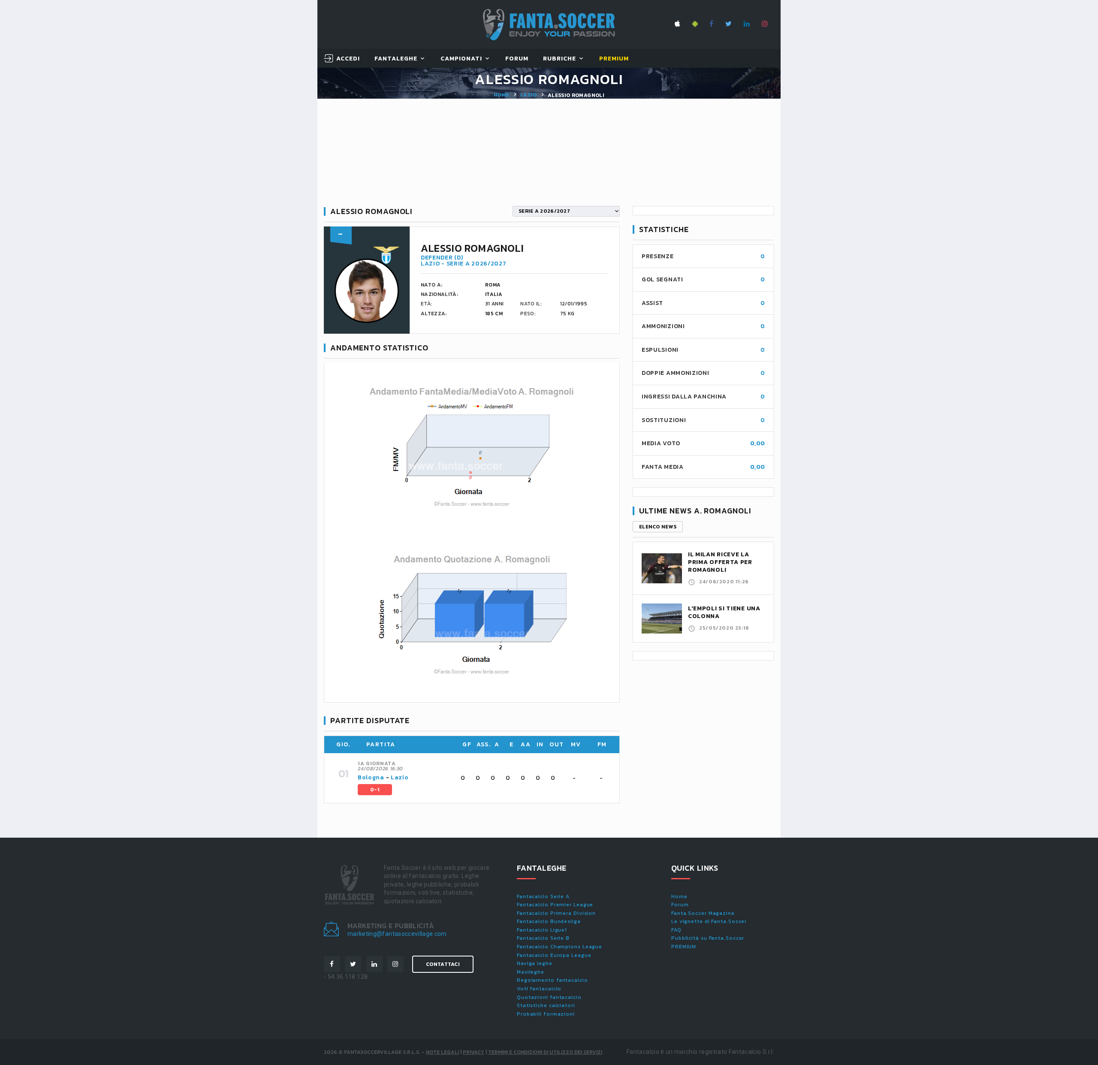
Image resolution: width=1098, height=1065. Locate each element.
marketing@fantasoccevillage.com (397, 933)
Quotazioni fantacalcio (549, 997)
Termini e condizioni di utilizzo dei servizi (545, 1052)
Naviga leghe (534, 963)
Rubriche (559, 59)
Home (501, 95)
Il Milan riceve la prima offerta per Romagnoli (720, 562)
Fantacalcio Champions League (559, 946)
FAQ (676, 930)
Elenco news (657, 527)
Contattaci (443, 964)
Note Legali (442, 1052)
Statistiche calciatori (546, 1005)
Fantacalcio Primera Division (556, 913)
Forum (516, 59)
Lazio (528, 95)
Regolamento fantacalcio (552, 980)
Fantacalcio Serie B (543, 938)
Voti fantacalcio (539, 989)
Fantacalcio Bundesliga (549, 921)
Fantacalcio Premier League (555, 904)
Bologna (371, 777)
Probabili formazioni (546, 1014)
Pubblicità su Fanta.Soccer (707, 938)
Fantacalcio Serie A (543, 896)
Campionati (461, 59)
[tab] (483, 778)
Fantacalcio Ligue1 (542, 930)
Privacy (473, 1052)
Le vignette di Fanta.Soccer (709, 921)
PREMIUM (683, 946)
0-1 (375, 789)
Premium (614, 59)
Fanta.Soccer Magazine (703, 913)
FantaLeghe (396, 59)
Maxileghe (530, 972)
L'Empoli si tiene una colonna (724, 612)
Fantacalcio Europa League (554, 955)
